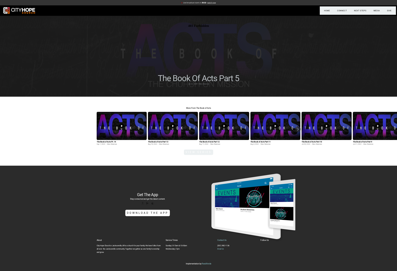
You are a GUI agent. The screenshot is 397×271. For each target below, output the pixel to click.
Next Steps (360, 11)
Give (389, 11)
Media (377, 11)
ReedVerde (206, 263)
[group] (122, 129)
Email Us (220, 249)
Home (327, 11)
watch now (211, 3)
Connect (342, 11)
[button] (298, 129)
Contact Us (222, 240)
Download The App (147, 212)
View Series (198, 152)
